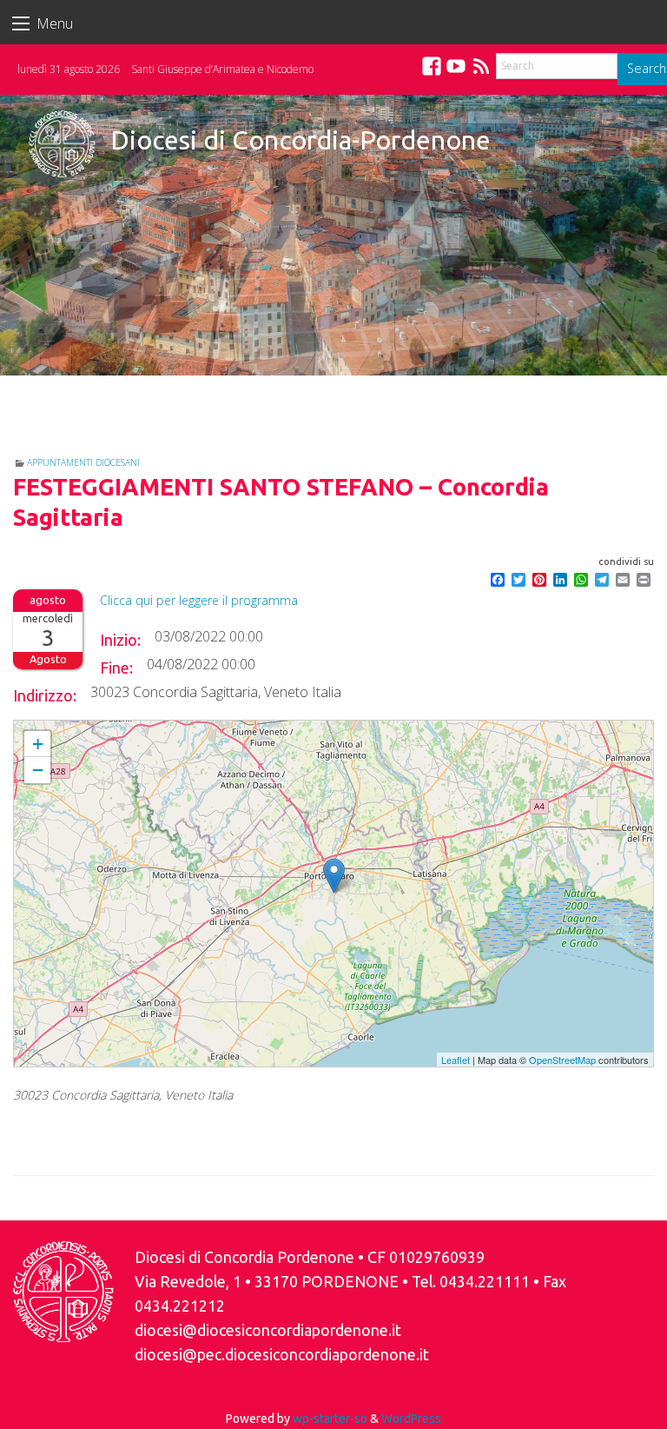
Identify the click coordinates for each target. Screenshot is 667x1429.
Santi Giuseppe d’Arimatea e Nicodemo (222, 69)
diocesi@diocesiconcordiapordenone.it (268, 1330)
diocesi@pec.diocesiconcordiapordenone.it (282, 1354)
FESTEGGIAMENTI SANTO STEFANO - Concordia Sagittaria (156, 728)
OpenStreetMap (562, 1060)
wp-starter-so (330, 1419)
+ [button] (37, 743)
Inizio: (120, 639)
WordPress (411, 1419)
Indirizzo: (44, 695)
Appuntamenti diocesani (83, 462)
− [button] (37, 770)
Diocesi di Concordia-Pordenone (300, 140)
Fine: (116, 667)
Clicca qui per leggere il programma (199, 600)
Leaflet (455, 1060)
